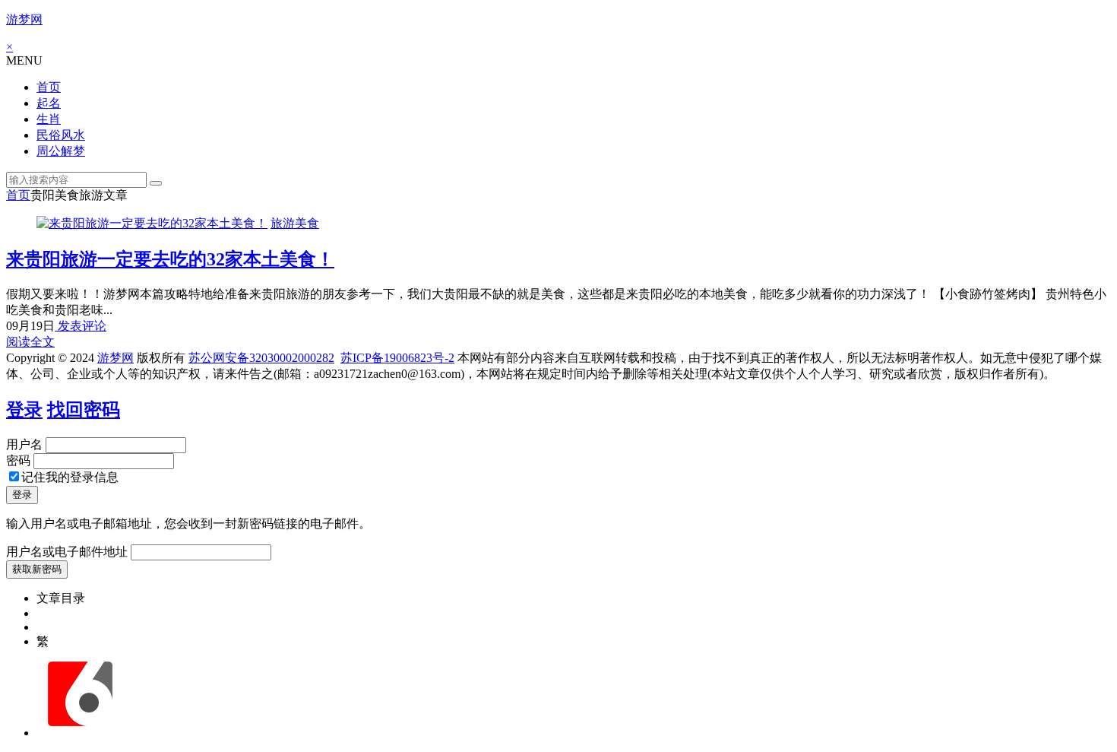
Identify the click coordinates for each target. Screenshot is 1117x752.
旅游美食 (295, 223)
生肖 (48, 119)
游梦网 (24, 19)
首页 (48, 87)
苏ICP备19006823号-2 (397, 357)
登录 (24, 410)
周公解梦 (60, 150)
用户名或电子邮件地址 (67, 551)
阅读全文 (30, 341)
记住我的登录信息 (70, 477)
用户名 (24, 444)
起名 (48, 103)
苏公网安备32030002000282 (261, 357)
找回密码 (83, 410)
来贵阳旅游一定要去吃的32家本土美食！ (170, 259)
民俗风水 (60, 135)
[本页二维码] (79, 732)
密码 (18, 460)
